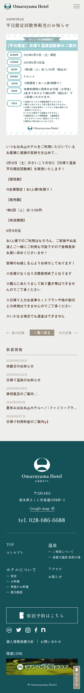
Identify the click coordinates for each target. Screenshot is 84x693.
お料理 (15, 581)
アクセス (55, 568)
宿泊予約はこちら (46, 615)
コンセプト (14, 552)
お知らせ (55, 576)
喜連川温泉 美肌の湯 (66, 557)
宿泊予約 (77, 679)
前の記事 (18, 332)
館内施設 (17, 592)
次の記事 (65, 332)
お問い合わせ (50, 641)
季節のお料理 (20, 587)
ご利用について (63, 551)
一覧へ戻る (42, 332)
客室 (14, 576)
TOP (10, 544)
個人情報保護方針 (20, 641)
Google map (39, 508)
